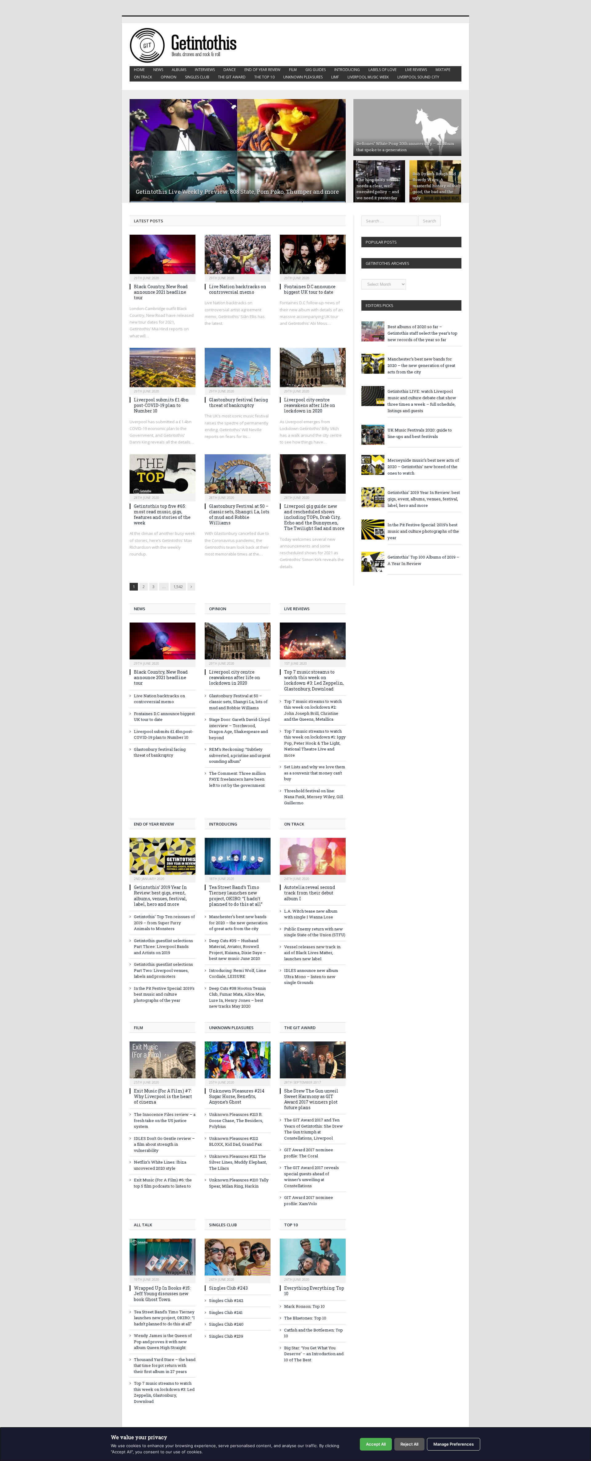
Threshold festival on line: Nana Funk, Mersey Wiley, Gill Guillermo (313, 797)
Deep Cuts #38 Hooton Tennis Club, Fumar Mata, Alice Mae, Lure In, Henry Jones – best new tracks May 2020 (237, 997)
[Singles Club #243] (238, 1260)
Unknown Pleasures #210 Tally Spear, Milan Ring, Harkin (239, 1183)
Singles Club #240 (226, 1324)
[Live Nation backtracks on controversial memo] (238, 256)
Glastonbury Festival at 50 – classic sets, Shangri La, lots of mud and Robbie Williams (239, 514)
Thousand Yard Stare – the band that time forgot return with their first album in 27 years (164, 1365)
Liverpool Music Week (368, 77)
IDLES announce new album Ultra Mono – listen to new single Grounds (311, 976)
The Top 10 (264, 77)
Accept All (376, 1444)
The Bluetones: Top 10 (305, 1318)
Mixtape (443, 69)
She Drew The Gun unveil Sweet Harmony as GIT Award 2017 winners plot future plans (311, 1099)
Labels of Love (382, 69)
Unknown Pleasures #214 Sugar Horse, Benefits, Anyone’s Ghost (236, 1096)
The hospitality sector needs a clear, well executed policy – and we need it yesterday (377, 189)
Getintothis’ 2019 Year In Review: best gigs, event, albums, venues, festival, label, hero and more (160, 895)
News (158, 69)
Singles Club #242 (226, 1300)
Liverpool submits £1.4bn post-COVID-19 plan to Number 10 (161, 405)
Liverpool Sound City (418, 77)
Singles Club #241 (226, 1312)
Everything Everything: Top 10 (314, 1290)
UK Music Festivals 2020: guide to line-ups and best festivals (420, 433)
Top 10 (291, 1225)
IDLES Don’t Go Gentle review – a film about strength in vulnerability (164, 1144)
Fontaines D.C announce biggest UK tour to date (310, 289)
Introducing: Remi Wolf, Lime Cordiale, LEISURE (237, 973)
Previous (140, 146)
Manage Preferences (453, 1444)
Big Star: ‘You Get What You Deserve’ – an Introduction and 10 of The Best (314, 1354)
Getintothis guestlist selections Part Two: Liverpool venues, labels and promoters (163, 970)
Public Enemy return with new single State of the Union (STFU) (314, 932)
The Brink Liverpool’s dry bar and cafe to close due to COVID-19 (220, 191)
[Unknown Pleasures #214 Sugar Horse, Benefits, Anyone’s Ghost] (238, 1063)
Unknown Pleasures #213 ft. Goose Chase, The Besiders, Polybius (236, 1120)
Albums (179, 69)
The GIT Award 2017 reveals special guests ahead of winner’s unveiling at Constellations (311, 1176)
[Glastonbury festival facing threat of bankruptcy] (238, 369)
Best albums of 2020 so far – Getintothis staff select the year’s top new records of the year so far (422, 333)
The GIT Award (232, 77)
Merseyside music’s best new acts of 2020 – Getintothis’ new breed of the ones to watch (423, 466)
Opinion (168, 77)
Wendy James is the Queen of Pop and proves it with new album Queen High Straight (163, 1341)
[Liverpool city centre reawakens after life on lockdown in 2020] (313, 369)
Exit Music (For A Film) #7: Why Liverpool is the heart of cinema (163, 1096)
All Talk (143, 1225)
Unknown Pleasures (303, 77)
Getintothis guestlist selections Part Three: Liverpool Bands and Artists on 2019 (163, 946)
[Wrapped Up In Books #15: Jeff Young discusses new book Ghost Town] (162, 1260)
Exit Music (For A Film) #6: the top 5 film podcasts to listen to (163, 1183)
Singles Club (197, 77)
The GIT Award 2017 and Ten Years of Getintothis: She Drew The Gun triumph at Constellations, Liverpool (313, 1129)
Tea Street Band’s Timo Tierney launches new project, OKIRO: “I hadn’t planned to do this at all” (236, 895)
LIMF (335, 77)
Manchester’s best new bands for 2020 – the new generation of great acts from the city (238, 922)
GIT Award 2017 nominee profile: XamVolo (308, 1200)
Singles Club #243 (228, 1288)
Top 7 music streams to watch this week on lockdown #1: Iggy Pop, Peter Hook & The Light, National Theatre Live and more (315, 743)
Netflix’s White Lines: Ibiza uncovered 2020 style (160, 1165)
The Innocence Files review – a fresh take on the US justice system (164, 1120)
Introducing (347, 69)
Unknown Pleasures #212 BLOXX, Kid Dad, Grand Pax (235, 1141)
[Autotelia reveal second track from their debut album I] (313, 859)
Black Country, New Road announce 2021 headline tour (161, 292)
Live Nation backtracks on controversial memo (237, 289)
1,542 (178, 586)
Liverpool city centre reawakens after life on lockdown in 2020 (309, 405)
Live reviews (416, 69)
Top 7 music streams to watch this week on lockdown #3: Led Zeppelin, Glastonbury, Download (314, 680)
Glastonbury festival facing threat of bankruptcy (238, 402)
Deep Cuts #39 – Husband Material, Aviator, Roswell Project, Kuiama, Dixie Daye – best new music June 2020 (237, 949)
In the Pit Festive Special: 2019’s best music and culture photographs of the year (164, 994)
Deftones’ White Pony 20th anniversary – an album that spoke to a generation (405, 147)
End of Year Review (262, 69)
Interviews (205, 69)
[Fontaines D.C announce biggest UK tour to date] (313, 256)
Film (293, 69)
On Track (143, 77)
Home (139, 69)
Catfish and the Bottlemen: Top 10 (313, 1333)
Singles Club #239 (226, 1336)
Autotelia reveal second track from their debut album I (309, 892)
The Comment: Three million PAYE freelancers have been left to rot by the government (237, 779)
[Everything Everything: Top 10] (313, 1260)
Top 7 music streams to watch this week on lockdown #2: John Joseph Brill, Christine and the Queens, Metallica (313, 710)
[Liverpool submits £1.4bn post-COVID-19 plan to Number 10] (162, 369)
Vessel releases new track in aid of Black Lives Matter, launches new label (312, 952)
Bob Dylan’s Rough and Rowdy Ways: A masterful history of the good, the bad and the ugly (435, 186)
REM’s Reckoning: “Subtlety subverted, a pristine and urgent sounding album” (239, 755)
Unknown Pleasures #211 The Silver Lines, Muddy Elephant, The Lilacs (238, 1162)
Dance (229, 69)
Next (334, 146)
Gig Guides (315, 69)
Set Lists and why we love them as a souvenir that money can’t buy (314, 773)
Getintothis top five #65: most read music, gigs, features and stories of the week (162, 514)
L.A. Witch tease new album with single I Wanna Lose (311, 914)
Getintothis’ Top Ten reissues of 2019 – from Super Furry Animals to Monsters (164, 922)
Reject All (409, 1444)
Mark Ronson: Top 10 (304, 1306)
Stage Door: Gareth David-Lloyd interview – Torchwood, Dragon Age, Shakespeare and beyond (239, 728)
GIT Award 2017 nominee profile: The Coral (308, 1153)
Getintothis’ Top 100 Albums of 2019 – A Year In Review (423, 560)
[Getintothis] (187, 44)
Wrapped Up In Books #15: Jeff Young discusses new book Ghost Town (162, 1293)
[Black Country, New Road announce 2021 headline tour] (162, 256)
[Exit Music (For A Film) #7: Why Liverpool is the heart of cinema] (162, 1063)
